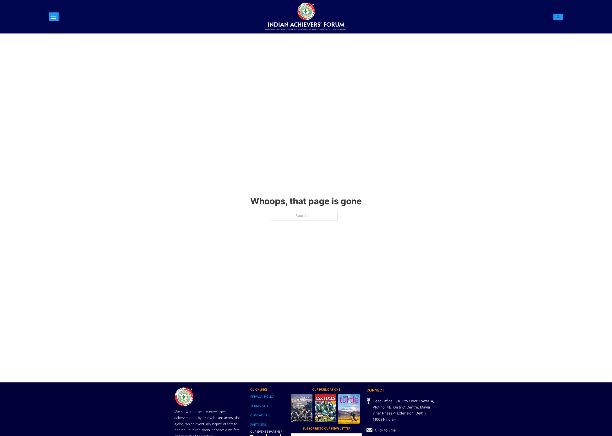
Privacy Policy (262, 396)
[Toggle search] (558, 17)
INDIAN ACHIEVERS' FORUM (306, 24)
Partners (258, 424)
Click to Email (386, 430)
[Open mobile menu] (53, 17)
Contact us (260, 415)
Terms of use (261, 406)
